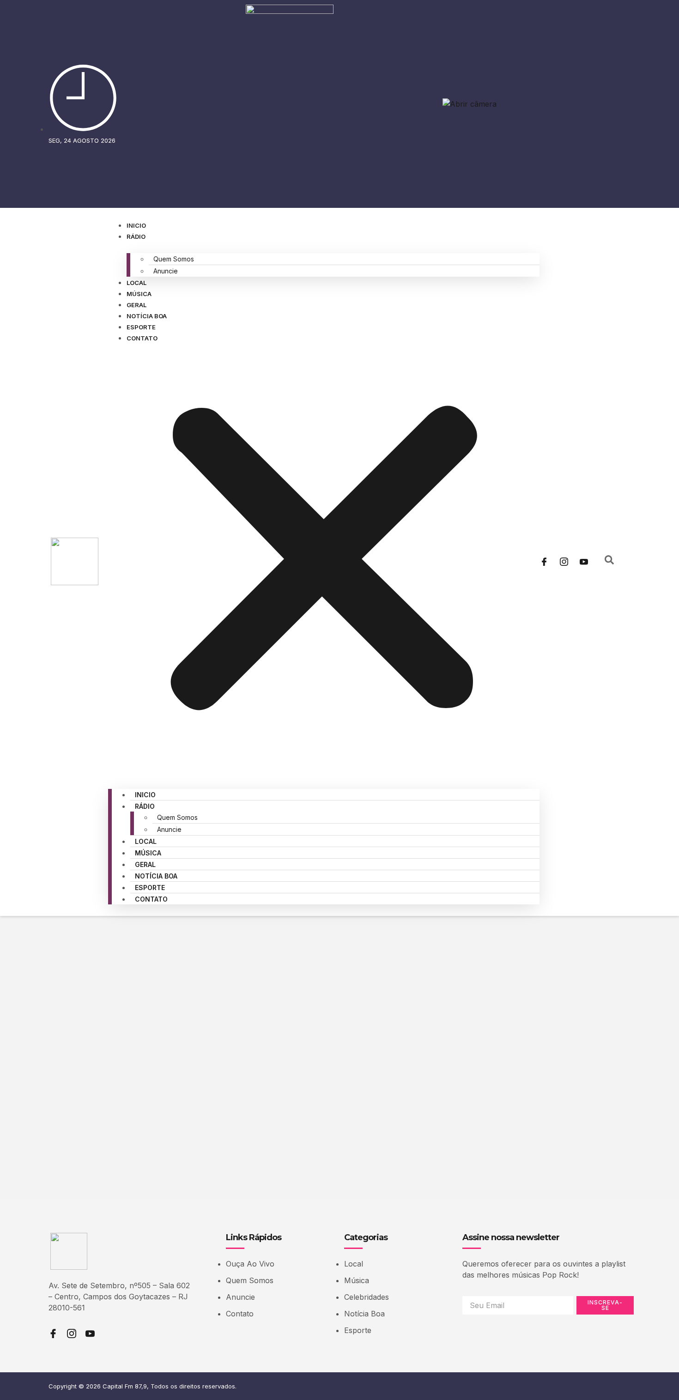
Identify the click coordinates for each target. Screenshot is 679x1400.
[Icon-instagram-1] (564, 561)
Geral (136, 305)
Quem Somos (173, 259)
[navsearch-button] (609, 561)
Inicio (136, 225)
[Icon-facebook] (544, 561)
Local (136, 282)
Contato (142, 338)
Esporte (141, 327)
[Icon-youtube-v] (584, 561)
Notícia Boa (147, 316)
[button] (324, 560)
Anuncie (165, 271)
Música (139, 293)
